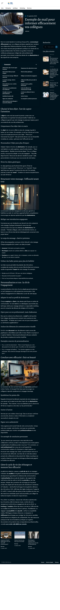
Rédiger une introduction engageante (29, 75)
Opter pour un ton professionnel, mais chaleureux (9, 88)
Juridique (52, 80)
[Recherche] (57, 3)
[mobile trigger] (2, 3)
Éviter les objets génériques (26, 71)
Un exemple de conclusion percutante (29, 98)
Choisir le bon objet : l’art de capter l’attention (10, 68)
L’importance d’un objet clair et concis (29, 68)
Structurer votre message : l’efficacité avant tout (10, 76)
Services (27, 31)
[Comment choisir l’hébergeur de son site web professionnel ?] (6, 535)
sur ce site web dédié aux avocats (16, 524)
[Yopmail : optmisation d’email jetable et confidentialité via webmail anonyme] (46, 94)
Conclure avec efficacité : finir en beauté (28, 92)
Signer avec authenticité (8, 98)
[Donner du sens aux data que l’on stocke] (19, 535)
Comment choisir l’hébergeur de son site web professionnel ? (5, 542)
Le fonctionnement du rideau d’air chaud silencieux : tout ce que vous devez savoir (54, 60)
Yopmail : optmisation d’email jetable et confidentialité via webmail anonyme (54, 96)
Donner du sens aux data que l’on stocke (19, 540)
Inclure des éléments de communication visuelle (26, 88)
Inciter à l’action (24, 96)
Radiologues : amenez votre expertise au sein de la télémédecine (33, 542)
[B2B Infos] (10, 3)
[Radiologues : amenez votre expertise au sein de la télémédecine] (33, 535)
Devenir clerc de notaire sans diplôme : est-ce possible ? (54, 85)
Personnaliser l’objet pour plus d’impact (9, 72)
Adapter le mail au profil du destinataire (26, 84)
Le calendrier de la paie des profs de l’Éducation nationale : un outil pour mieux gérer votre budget (54, 73)
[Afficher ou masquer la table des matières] (24, 64)
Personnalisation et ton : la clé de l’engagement (9, 84)
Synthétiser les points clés (8, 96)
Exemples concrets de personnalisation (7, 92)
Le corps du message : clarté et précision (9, 80)
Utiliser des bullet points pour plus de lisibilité (29, 80)
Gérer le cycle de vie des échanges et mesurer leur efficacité (10, 101)
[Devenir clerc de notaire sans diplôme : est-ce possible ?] (46, 83)
